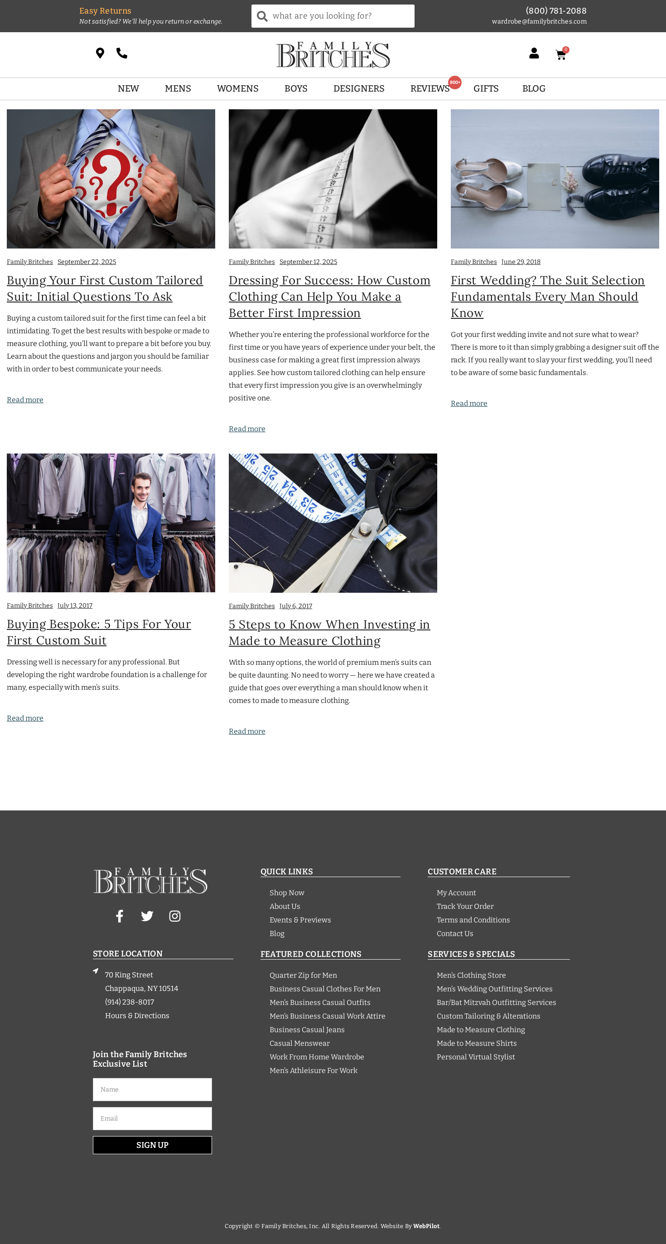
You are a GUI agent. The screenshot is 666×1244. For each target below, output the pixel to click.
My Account (456, 892)
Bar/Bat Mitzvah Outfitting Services (496, 1002)
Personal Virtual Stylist (476, 1057)
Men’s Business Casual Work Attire (328, 1016)
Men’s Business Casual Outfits (320, 1002)
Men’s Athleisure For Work (313, 1070)
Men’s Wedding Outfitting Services (495, 989)
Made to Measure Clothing (481, 1029)
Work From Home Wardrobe (317, 1057)
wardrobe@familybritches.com (539, 21)
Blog (277, 933)
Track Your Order (465, 906)
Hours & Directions (137, 1015)
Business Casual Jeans (307, 1029)
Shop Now (287, 892)
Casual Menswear (300, 1043)
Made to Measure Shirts (477, 1043)
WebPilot (426, 1226)
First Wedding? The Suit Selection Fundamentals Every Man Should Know (548, 296)
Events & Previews (300, 920)
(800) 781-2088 (556, 11)
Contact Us (455, 933)
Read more (25, 399)
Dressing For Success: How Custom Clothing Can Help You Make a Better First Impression (329, 296)
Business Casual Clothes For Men (325, 989)
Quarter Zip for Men (303, 975)
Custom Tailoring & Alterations (489, 1016)
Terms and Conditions (473, 920)
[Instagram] (175, 916)
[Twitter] (147, 916)
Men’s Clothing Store (471, 975)
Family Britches (30, 262)
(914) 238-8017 (129, 1002)
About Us (285, 906)
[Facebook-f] (119, 916)
